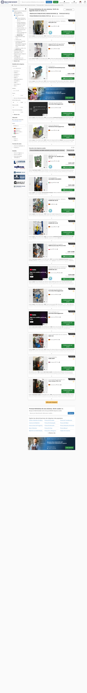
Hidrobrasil (17, 74)
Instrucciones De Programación (36, 425)
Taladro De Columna (65, 430)
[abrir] (52, 40)
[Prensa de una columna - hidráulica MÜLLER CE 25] (38, 27)
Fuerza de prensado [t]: (17, 110)
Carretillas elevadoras (20, 59)
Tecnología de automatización (18, 57)
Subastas (16, 147)
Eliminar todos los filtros (58, 16)
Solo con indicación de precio (20, 98)
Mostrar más (52, 433)
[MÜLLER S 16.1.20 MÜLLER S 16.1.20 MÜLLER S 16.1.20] (38, 162)
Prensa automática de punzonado (21, 33)
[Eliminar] (57, 13)
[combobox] (19, 126)
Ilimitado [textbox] (15, 125)
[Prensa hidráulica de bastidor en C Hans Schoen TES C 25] (38, 386)
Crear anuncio (69, 97)
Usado (16, 140)
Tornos (18, 39)
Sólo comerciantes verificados (18, 157)
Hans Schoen (17, 84)
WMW (16, 77)
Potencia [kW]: (15, 105)
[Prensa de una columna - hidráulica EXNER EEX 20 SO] (38, 206)
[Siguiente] (46, 27)
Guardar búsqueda (52, 402)
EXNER (16, 72)
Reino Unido (19, 131)
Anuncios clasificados (19, 145)
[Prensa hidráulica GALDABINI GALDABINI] (38, 184)
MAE (15, 85)
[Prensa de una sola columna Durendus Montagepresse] (38, 296)
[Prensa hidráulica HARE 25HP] (38, 363)
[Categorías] (19, 2)
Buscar (49, 2)
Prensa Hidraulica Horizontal (67, 425)
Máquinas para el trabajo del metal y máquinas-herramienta (20, 12)
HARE (16, 82)
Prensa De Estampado (50, 423)
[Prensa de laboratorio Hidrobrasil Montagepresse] (38, 132)
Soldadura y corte (21, 48)
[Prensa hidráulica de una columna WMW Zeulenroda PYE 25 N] (38, 50)
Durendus (16, 71)
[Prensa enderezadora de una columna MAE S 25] (38, 341)
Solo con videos (18, 154)
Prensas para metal (20, 16)
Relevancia (69, 9)
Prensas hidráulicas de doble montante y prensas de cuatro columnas (21, 24)
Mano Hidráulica (33, 428)
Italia (17, 133)
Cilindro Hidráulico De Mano (36, 420)
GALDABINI (17, 80)
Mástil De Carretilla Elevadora (36, 430)
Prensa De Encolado (49, 420)
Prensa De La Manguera (50, 430)
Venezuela (16, 121)
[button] (85, 2)
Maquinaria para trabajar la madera (20, 54)
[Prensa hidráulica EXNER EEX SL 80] (38, 228)
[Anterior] (29, 27)
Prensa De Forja (48, 428)
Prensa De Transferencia (66, 420)
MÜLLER (16, 76)
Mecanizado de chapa (20, 37)
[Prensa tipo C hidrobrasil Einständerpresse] (38, 73)
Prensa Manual (63, 428)
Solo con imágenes (19, 153)
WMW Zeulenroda (18, 79)
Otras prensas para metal (21, 30)
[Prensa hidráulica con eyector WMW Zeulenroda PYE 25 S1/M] (38, 251)
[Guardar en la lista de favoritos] (73, 23)
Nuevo (16, 138)
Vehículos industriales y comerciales (19, 51)
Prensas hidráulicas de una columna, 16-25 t (21, 19)
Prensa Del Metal (64, 423)
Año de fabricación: (16, 100)
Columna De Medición (34, 423)
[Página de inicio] (12, 5)
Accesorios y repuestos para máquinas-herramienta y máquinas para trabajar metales (21, 44)
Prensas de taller (21, 28)
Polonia (18, 130)
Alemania (18, 128)
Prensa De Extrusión (49, 425)
